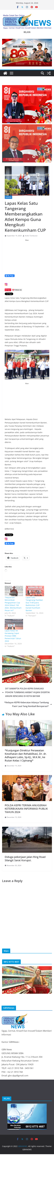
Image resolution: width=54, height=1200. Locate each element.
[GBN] (15, 1014)
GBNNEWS (22, 1146)
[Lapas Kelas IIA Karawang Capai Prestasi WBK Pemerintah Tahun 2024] (14, 624)
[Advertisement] (27, 258)
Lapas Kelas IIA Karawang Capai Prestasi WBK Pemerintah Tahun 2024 (13, 635)
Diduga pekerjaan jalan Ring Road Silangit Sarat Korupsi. (25, 858)
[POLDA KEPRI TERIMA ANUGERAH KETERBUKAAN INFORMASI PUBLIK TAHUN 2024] (27, 776)
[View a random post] (49, 73)
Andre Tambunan (31, 236)
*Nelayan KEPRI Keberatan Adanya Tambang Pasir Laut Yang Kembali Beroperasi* (26, 704)
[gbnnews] (5, 73)
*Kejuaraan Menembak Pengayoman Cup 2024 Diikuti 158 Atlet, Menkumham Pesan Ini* (13, 604)
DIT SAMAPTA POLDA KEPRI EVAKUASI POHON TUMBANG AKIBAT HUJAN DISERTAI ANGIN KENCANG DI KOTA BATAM (27, 692)
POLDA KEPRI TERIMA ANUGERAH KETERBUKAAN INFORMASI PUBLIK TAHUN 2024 (26, 809)
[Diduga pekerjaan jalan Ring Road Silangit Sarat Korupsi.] (27, 828)
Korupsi (8, 197)
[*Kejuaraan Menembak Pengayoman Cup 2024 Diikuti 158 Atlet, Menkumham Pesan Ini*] (14, 591)
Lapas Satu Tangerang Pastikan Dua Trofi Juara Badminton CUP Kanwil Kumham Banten (34, 604)
